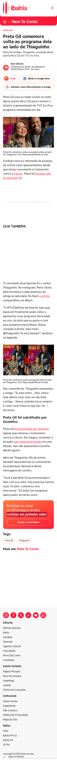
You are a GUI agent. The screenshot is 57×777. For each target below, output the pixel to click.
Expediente (9, 705)
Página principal (11, 671)
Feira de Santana (12, 676)
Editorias (8, 622)
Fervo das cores (11, 655)
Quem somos (10, 701)
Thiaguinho (24, 540)
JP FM (6, 744)
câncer (18, 173)
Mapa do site (10, 719)
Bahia (6, 632)
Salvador (7, 637)
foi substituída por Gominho (31, 429)
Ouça (12, 78)
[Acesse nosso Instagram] (6, 615)
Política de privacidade (15, 715)
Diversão (7, 641)
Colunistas (8, 660)
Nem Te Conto (25, 21)
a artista (44, 296)
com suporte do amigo (27, 441)
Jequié (6, 685)
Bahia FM (8, 740)
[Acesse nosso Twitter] (21, 615)
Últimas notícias (12, 628)
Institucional (9, 696)
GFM (5, 731)
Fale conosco (10, 710)
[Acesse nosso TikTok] (28, 615)
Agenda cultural (12, 646)
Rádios (6, 725)
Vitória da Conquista (14, 689)
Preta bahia (9, 651)
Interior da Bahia (12, 666)
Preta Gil (9, 540)
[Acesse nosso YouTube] (36, 615)
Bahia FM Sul (10, 735)
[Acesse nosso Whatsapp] (43, 615)
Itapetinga (8, 680)
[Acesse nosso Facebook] (13, 615)
